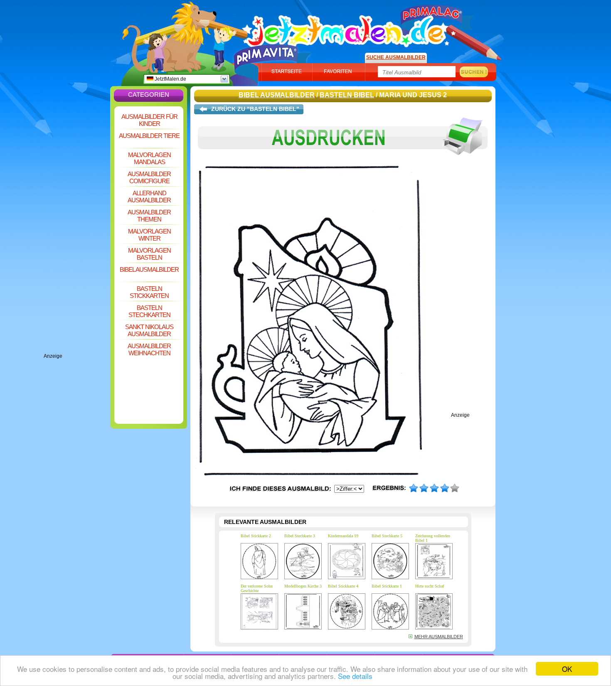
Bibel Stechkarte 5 (387, 536)
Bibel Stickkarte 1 (387, 586)
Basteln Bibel (347, 94)
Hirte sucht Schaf (429, 586)
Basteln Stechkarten (149, 311)
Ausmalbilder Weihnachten (149, 349)
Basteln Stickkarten (149, 292)
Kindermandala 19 (343, 536)
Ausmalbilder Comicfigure (149, 177)
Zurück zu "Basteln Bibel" (255, 109)
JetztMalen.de (169, 79)
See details (355, 676)
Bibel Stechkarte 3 (299, 536)
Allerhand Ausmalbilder (149, 196)
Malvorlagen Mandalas (149, 158)
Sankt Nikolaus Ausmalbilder (149, 330)
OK (567, 669)
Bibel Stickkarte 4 (343, 586)
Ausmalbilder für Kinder (149, 120)
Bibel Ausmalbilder (149, 269)
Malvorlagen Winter (149, 235)
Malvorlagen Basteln (149, 254)
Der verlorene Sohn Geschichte (257, 588)
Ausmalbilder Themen (149, 216)
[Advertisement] (77, 228)
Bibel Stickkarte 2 (256, 536)
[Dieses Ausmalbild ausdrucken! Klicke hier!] (342, 161)
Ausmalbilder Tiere (149, 135)
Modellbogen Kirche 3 (303, 586)
